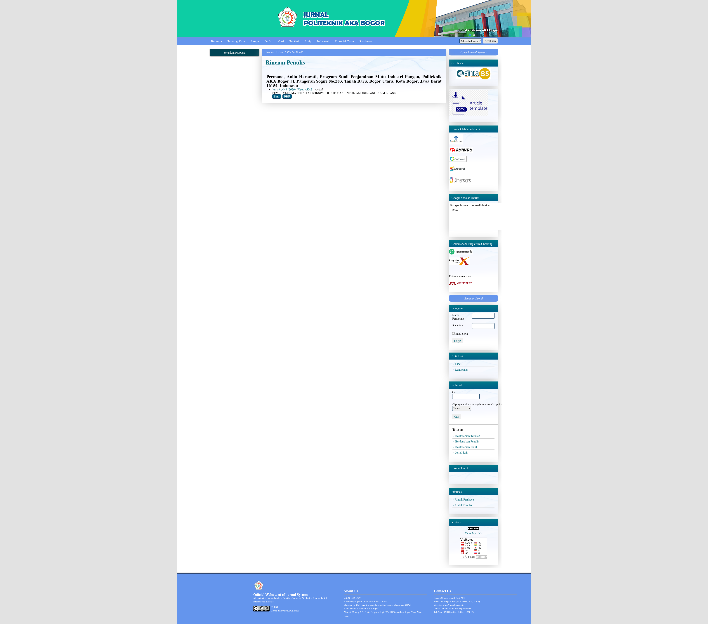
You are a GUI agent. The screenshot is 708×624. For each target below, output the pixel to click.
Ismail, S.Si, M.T (457, 597)
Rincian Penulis (295, 52)
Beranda (216, 41)
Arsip (308, 41)
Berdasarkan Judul (467, 447)
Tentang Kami (237, 41)
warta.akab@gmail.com (460, 608)
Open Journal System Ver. (370, 601)
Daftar (269, 41)
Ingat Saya (461, 333)
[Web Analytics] (473, 528)
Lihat (459, 364)
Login (255, 41)
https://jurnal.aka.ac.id (453, 604)
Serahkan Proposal (234, 52)
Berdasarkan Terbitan (468, 436)
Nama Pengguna (458, 316)
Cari (281, 41)
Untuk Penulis (464, 505)
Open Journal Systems (473, 52)
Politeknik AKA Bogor (367, 608)
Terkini (294, 41)
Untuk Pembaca (465, 499)
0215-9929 (355, 597)
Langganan (462, 369)
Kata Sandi (458, 325)
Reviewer (366, 41)
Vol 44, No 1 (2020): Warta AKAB (292, 89)
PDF (287, 96)
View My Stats (473, 533)
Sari (276, 96)
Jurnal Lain (462, 452)
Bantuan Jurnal (473, 298)
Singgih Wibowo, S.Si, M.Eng (466, 601)
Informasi (323, 41)
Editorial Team (344, 41)
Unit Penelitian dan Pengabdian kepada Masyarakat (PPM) (383, 604)
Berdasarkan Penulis (468, 441)
